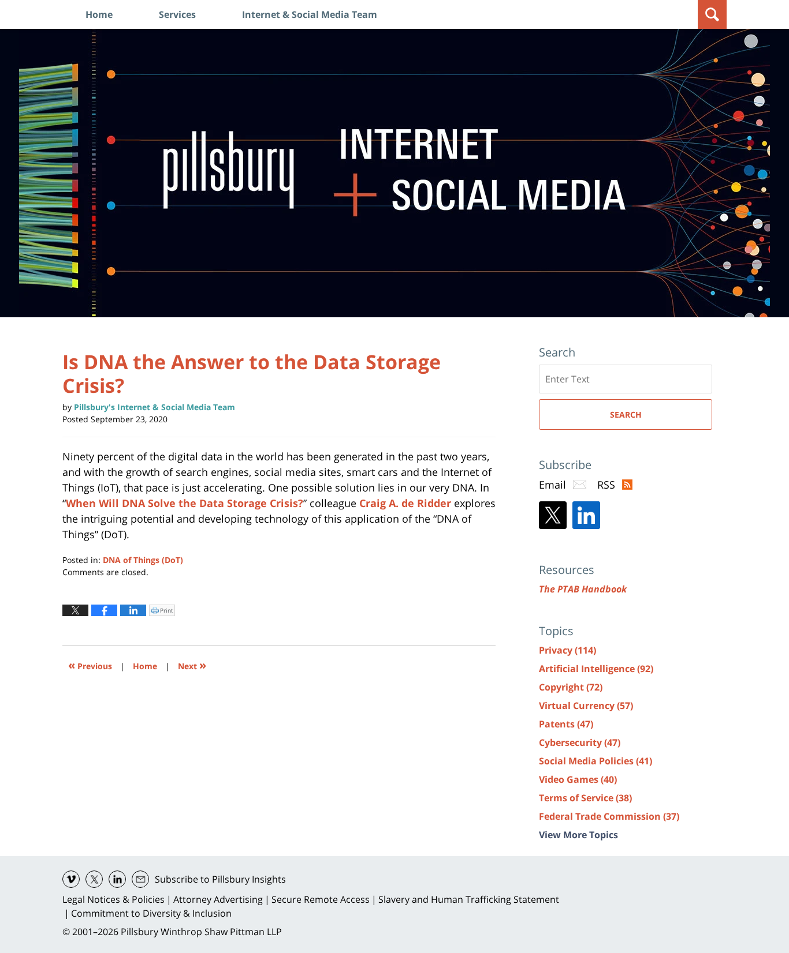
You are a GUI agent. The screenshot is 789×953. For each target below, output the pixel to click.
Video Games (578, 779)
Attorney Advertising (218, 899)
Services (177, 14)
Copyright (570, 687)
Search (626, 414)
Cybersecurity (579, 742)
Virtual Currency (586, 705)
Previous (90, 665)
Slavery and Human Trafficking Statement (468, 899)
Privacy (567, 650)
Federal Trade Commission (609, 816)
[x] (94, 879)
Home (99, 14)
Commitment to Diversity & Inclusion (151, 913)
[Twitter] (553, 515)
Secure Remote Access (320, 899)
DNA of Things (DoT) (143, 559)
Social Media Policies (595, 761)
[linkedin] (117, 879)
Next (192, 665)
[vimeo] (71, 879)
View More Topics (578, 834)
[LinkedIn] (586, 515)
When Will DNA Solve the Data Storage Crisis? (184, 503)
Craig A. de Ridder (405, 503)
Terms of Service (585, 797)
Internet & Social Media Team (309, 14)
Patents (566, 724)
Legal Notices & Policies (113, 899)
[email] (140, 879)
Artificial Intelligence (596, 668)
